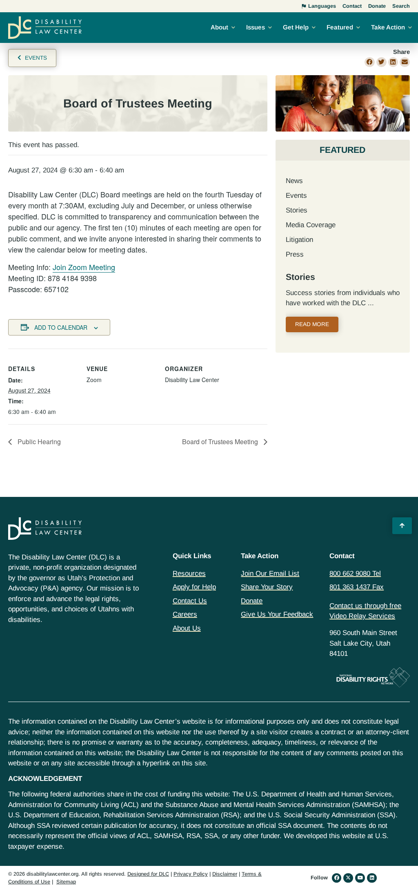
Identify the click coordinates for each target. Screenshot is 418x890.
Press (295, 254)
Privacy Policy (190, 874)
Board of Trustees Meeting (221, 441)
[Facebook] (337, 878)
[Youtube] (360, 878)
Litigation (299, 240)
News (294, 181)
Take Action (388, 27)
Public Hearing (38, 441)
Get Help (296, 27)
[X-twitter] (348, 878)
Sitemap (66, 882)
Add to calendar (60, 327)
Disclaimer (224, 874)
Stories (296, 210)
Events (296, 195)
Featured (340, 27)
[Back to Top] (402, 525)
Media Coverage (311, 225)
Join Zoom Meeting (84, 267)
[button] (370, 62)
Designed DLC (148, 874)
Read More (312, 324)
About (219, 27)
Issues (255, 27)
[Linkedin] (372, 878)
